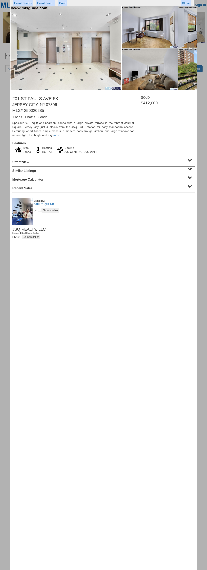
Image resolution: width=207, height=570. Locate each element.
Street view (103, 161)
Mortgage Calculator (103, 178)
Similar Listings (103, 169)
